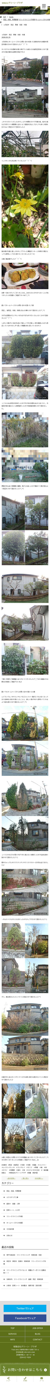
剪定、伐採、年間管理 (10, 19)
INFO (12, 1340)
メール (42, 1380)
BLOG (11, 17)
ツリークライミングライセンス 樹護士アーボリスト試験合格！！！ (24, 1271)
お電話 (25, 1380)
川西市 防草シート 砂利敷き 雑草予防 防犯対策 (24, 1285)
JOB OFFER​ (37, 1328)
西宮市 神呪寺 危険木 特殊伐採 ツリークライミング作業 (24, 1263)
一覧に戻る (25, 1178)
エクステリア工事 (12, 1197)
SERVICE (12, 1334)
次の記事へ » (39, 1178)
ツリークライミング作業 (27, 19)
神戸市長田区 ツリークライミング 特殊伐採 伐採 (24, 1255)
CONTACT (37, 1340)
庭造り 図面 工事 (13, 1203)
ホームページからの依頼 (15, 1223)
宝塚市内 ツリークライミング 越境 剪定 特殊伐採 (25, 1279)
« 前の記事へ (11, 1178)
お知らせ (9, 1235)
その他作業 (10, 1229)
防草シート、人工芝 (13, 1210)
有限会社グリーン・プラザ (25, 1347)
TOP (4, 17)
